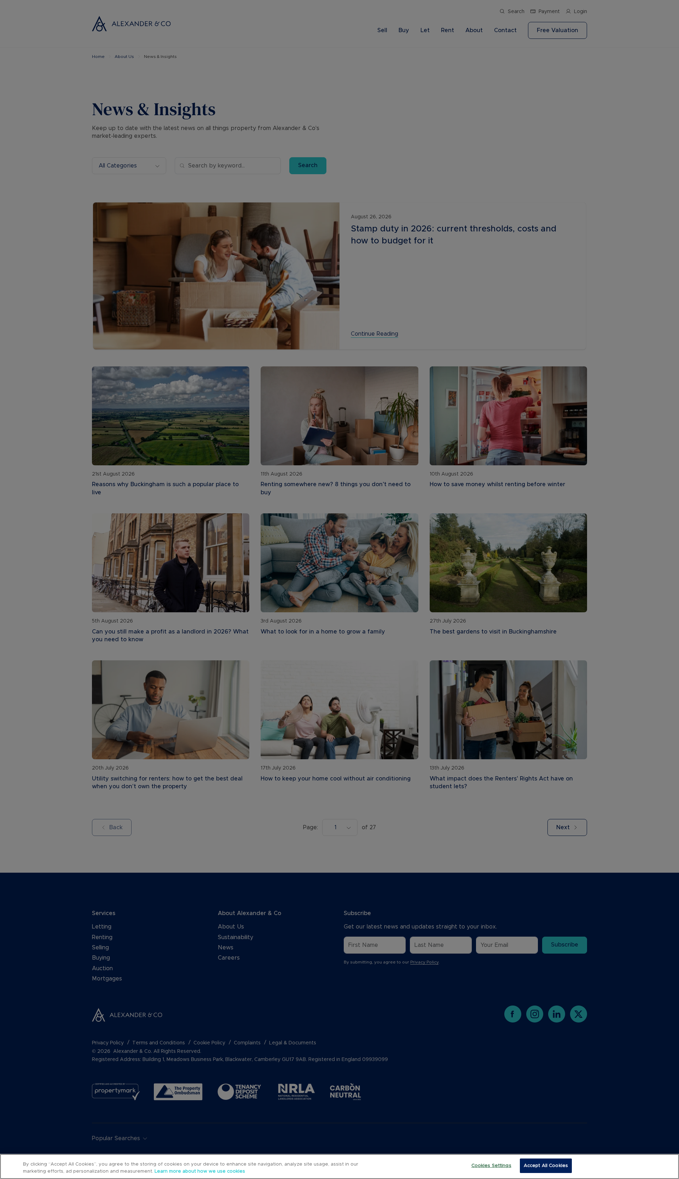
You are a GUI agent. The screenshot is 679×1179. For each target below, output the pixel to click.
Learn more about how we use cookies (200, 1171)
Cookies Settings (491, 1165)
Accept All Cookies (546, 1165)
